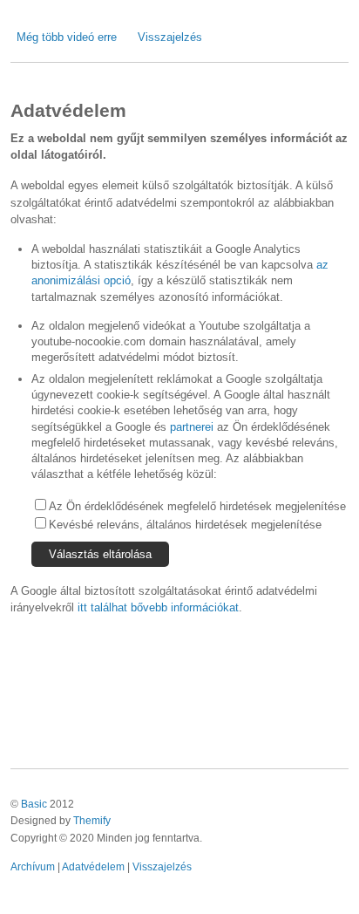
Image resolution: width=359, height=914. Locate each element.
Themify (92, 820)
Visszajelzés (170, 37)
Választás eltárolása (100, 554)
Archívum (32, 866)
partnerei (191, 426)
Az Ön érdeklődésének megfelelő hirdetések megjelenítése (197, 506)
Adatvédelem (93, 866)
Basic (34, 803)
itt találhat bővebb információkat (158, 607)
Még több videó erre (67, 37)
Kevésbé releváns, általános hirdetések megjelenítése (185, 524)
